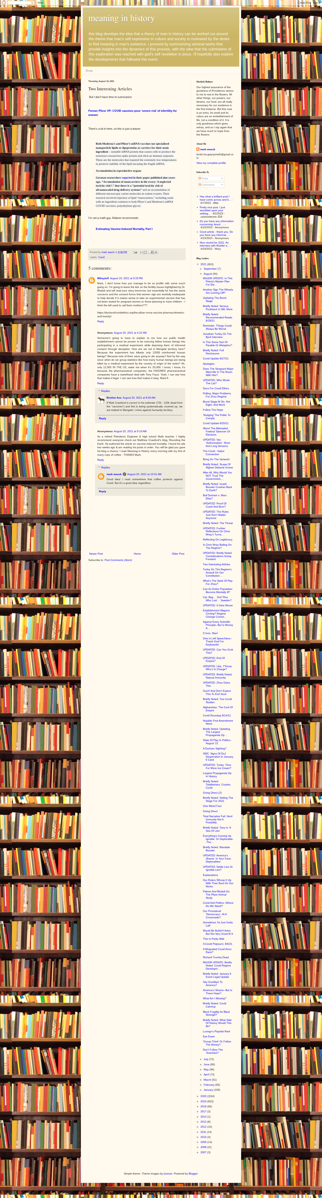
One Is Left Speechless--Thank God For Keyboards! (217, 641)
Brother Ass (114, 397)
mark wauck (114, 474)
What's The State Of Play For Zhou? (218, 582)
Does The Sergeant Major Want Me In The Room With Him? (218, 372)
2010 (204, 1136)
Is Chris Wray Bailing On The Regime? (217, 546)
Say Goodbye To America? (212, 983)
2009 (204, 1142)
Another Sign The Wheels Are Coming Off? (218, 291)
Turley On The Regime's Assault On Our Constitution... (217, 572)
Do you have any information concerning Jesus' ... (217, 223)
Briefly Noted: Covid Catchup (214, 1005)
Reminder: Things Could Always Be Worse (217, 327)
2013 (204, 1121)
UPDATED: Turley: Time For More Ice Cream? (217, 766)
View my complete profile (211, 162)
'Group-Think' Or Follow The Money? (217, 1043)
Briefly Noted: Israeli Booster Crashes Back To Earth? (217, 487)
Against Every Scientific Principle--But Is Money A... (218, 625)
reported (127, 177)
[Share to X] (149, 252)
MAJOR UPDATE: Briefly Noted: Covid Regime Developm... (217, 965)
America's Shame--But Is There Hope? (217, 992)
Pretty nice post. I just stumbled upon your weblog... (212, 210)
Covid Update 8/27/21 (216, 358)
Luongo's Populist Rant (216, 1031)
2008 (204, 1147)
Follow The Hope (213, 409)
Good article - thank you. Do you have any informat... (216, 233)
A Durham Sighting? (214, 748)
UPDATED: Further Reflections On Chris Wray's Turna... (216, 531)
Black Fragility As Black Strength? (216, 1013)
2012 (204, 1126)
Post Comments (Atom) (118, 560)
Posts (204, 178)
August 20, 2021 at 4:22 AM (130, 332)
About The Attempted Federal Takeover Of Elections (216, 431)
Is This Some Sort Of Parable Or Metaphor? (217, 344)
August (208, 273)
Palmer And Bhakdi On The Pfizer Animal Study (216, 894)
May (206, 1069)
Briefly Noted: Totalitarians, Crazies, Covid (217, 784)
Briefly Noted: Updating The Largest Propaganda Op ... (216, 732)
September (210, 268)
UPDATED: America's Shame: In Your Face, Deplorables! (217, 858)
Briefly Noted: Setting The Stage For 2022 (218, 799)
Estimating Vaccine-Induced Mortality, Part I (124, 228)
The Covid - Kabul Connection (213, 453)
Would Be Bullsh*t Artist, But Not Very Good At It (218, 932)
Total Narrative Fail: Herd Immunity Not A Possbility (217, 819)
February (209, 1084)
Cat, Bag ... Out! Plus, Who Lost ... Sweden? (217, 599)
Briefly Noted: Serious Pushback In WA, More (218, 308)
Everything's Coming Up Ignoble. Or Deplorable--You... (218, 839)
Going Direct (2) (212, 792)
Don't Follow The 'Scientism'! (213, 1051)
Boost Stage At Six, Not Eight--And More (216, 403)
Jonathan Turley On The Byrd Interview (217, 335)
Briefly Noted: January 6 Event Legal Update (217, 975)
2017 (204, 1111)
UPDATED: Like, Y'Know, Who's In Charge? (217, 668)
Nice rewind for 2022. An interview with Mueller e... (215, 244)
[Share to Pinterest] (156, 252)
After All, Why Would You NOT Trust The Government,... (217, 475)
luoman (168, 1173)
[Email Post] (135, 252)
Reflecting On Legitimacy (217, 539)
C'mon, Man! (210, 633)
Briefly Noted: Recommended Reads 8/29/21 (217, 317)
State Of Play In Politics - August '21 (217, 742)
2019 (204, 1101)
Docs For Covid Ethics (216, 388)
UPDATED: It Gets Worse (218, 605)
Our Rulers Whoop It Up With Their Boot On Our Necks (218, 883)
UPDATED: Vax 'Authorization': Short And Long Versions (216, 442)
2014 (204, 1116)
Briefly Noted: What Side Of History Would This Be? (217, 1023)
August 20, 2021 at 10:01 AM (144, 474)
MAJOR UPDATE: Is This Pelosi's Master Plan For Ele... (217, 281)
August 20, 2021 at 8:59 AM (139, 397)
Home (89, 70)
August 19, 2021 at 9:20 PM (126, 278)
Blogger (193, 1173)
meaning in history (121, 18)
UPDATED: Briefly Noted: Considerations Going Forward (217, 556)
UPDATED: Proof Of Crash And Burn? (214, 505)
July (206, 1059)
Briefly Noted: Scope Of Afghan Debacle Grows (218, 466)
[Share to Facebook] (152, 252)
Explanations (210, 874)
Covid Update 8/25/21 (216, 423)
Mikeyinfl (103, 278)
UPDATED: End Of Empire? (214, 659)
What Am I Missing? (214, 998)
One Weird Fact (212, 805)
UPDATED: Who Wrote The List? (216, 382)
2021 (204, 264)
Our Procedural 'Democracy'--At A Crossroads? (215, 914)
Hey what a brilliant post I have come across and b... (215, 198)
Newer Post (96, 553)
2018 (204, 1106)
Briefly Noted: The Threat (218, 523)
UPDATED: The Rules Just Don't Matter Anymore (216, 515)
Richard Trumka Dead (216, 957)
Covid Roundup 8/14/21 (217, 715)
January (209, 1089)
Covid (101, 257)
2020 (204, 1096)
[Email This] (142, 252)
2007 (204, 1152)
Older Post (178, 553)
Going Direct (210, 811)
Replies (105, 390)
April (207, 1074)
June (207, 1064)
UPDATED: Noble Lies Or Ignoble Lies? (218, 868)
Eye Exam (209, 1036)
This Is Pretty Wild (213, 938)
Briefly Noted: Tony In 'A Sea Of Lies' (217, 829)
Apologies (208, 363)
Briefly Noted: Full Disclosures (213, 352)
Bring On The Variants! (216, 459)
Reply (100, 321)
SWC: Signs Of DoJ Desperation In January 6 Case (218, 756)
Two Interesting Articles (216, 564)
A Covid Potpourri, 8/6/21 (217, 943)
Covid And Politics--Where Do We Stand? (218, 904)
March (208, 1079)
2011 (204, 1131)
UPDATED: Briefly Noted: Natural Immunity (217, 676)
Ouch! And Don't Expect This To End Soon (217, 692)
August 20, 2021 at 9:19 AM (130, 431)
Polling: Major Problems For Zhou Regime (217, 395)
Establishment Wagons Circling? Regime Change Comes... (216, 613)
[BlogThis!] (145, 252)
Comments (207, 184)
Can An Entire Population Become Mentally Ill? (217, 590)
